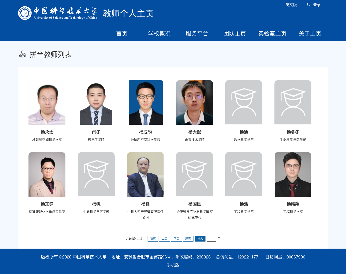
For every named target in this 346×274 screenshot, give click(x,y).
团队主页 (234, 33)
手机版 (173, 265)
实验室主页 (272, 33)
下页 (176, 238)
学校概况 (159, 33)
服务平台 (197, 33)
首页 (121, 33)
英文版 (291, 4)
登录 (317, 4)
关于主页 (310, 33)
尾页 (188, 238)
